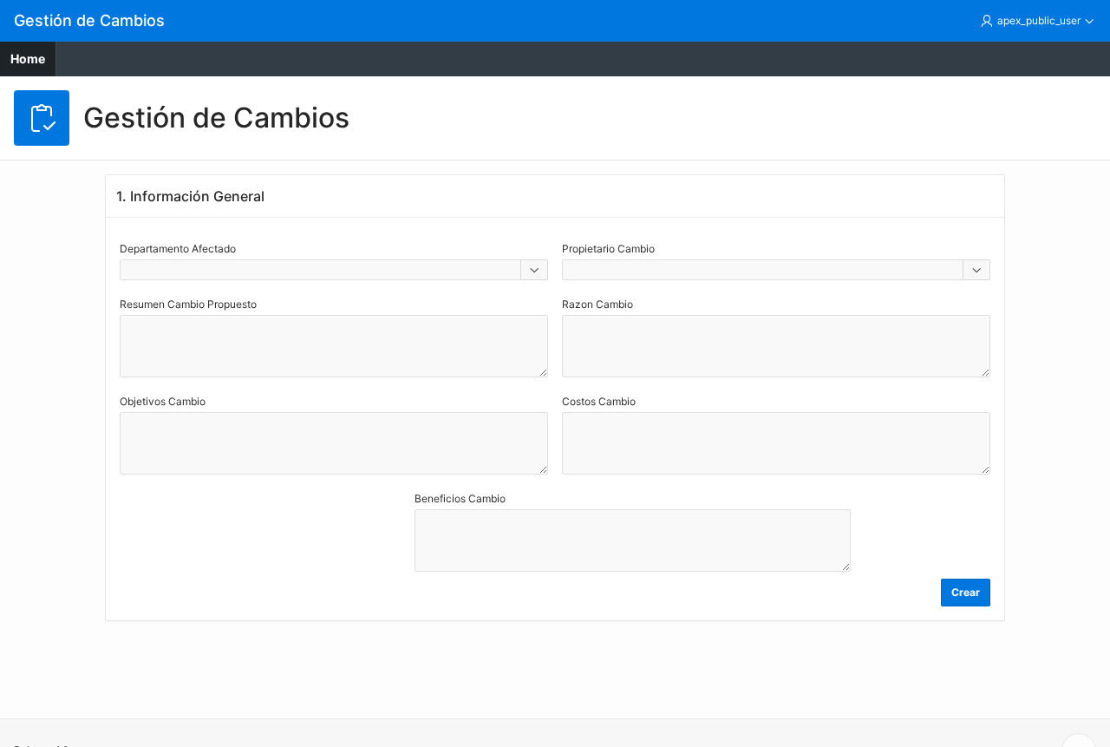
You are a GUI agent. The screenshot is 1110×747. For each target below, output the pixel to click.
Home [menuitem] (27, 58)
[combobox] (320, 269)
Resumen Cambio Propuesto (188, 304)
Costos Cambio (599, 401)
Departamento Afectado (178, 248)
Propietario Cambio (608, 248)
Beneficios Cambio (460, 498)
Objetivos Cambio (163, 401)
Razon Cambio (597, 304)
